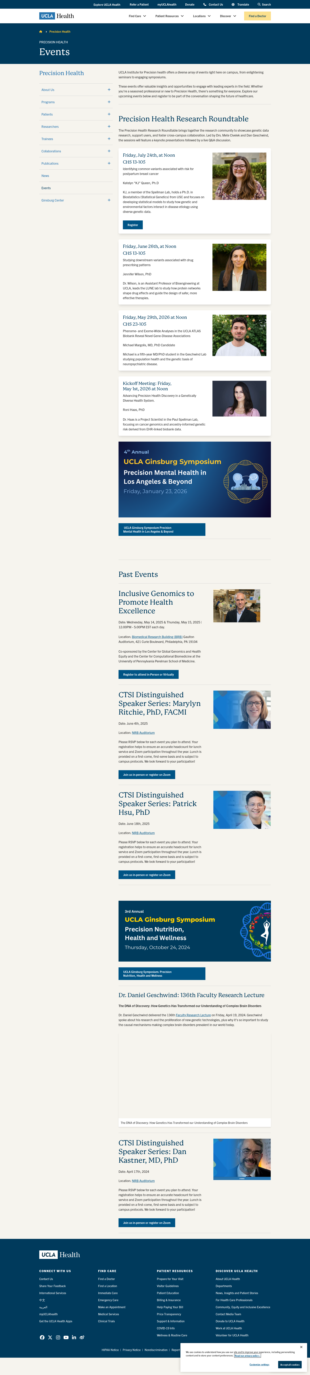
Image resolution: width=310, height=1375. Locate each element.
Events (46, 188)
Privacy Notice (132, 1350)
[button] (107, 4)
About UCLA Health (228, 1279)
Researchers (50, 126)
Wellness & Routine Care (172, 1335)
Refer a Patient (139, 4)
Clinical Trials (106, 1321)
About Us (47, 90)
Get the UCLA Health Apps (55, 1321)
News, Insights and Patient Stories (237, 1293)
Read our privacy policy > (247, 1355)
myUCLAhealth (166, 4)
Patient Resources (167, 16)
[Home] (40, 31)
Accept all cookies (289, 1364)
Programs (48, 102)
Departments (224, 1286)
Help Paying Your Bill (170, 1307)
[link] (42, 1337)
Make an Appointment (111, 1307)
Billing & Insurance (169, 1300)
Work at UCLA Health (229, 1328)
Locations (199, 16)
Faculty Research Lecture (193, 1015)
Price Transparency (169, 1314)
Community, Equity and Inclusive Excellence (243, 1307)
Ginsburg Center (52, 200)
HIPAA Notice (110, 1350)
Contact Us (216, 4)
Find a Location (107, 1286)
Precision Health (59, 31)
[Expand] (109, 89)
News (45, 175)
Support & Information (171, 1321)
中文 (42, 1300)
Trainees (47, 139)
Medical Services (108, 1314)
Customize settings (259, 1364)
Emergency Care (108, 1300)
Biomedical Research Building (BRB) (157, 637)
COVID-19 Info (166, 1328)
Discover (225, 16)
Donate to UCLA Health (230, 1321)
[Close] (301, 1347)
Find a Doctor (257, 16)
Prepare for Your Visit (170, 1279)
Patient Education (168, 1293)
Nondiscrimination (156, 1350)
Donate (189, 4)
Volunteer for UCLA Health (232, 1335)
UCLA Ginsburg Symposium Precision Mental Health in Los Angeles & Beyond (148, 529)
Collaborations (51, 151)
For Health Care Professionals (234, 1300)
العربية (43, 1307)
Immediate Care (108, 1293)
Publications (49, 163)
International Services (52, 1293)
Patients (47, 114)
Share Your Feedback (52, 1286)
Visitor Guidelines (168, 1286)
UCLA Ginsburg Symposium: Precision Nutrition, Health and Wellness (147, 973)
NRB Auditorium (143, 732)
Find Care (135, 16)
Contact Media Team (228, 1314)
